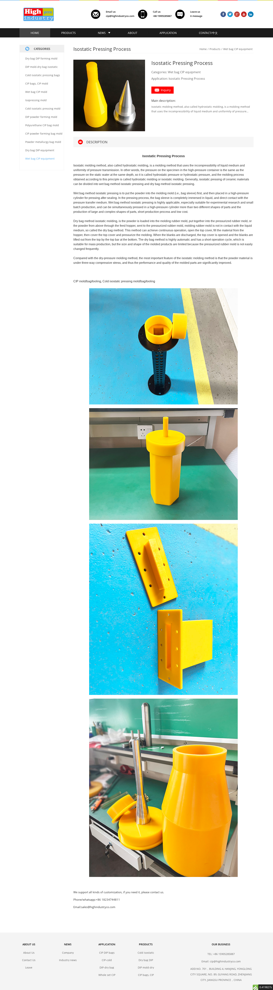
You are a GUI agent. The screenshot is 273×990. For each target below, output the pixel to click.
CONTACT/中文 (208, 33)
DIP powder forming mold (41, 117)
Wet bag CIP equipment (40, 158)
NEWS (101, 33)
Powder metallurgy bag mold (43, 142)
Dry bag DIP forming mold (41, 58)
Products (214, 49)
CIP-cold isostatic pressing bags (107, 960)
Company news (68, 952)
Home (203, 49)
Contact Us (28, 960)
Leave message (28, 967)
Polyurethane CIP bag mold (42, 125)
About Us (29, 952)
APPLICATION (168, 33)
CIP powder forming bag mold (43, 133)
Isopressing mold (36, 100)
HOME (35, 33)
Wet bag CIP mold (36, 92)
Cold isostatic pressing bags (42, 75)
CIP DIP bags (107, 952)
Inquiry (166, 90)
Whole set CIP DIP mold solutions (106, 975)
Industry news (68, 960)
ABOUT (132, 33)
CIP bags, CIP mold (36, 83)
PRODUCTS (68, 33)
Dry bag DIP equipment (39, 150)
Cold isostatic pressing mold (42, 108)
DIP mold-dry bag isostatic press (146, 967)
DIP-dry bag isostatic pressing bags (107, 967)
